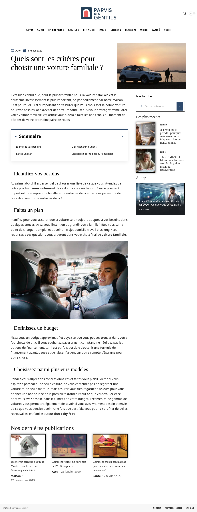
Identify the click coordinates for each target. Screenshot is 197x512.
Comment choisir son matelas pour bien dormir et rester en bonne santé (109, 466)
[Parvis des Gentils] (98, 13)
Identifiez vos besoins (28, 146)
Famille (163, 124)
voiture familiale (114, 235)
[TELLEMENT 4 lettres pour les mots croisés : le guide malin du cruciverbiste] (145, 161)
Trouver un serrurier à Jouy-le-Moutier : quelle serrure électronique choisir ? (28, 466)
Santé (97, 475)
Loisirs (163, 152)
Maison (16, 475)
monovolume (42, 188)
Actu (55, 471)
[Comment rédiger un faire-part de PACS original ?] (69, 445)
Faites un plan (24, 153)
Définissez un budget (84, 146)
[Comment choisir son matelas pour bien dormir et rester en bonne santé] (110, 445)
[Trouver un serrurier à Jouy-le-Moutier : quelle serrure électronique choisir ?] (28, 445)
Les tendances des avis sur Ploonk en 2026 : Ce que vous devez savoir (160, 203)
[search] (184, 13)
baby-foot (68, 414)
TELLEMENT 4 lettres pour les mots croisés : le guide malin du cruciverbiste (171, 163)
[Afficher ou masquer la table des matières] (82, 136)
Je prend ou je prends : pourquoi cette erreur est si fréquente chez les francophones (170, 136)
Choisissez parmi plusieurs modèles (92, 153)
